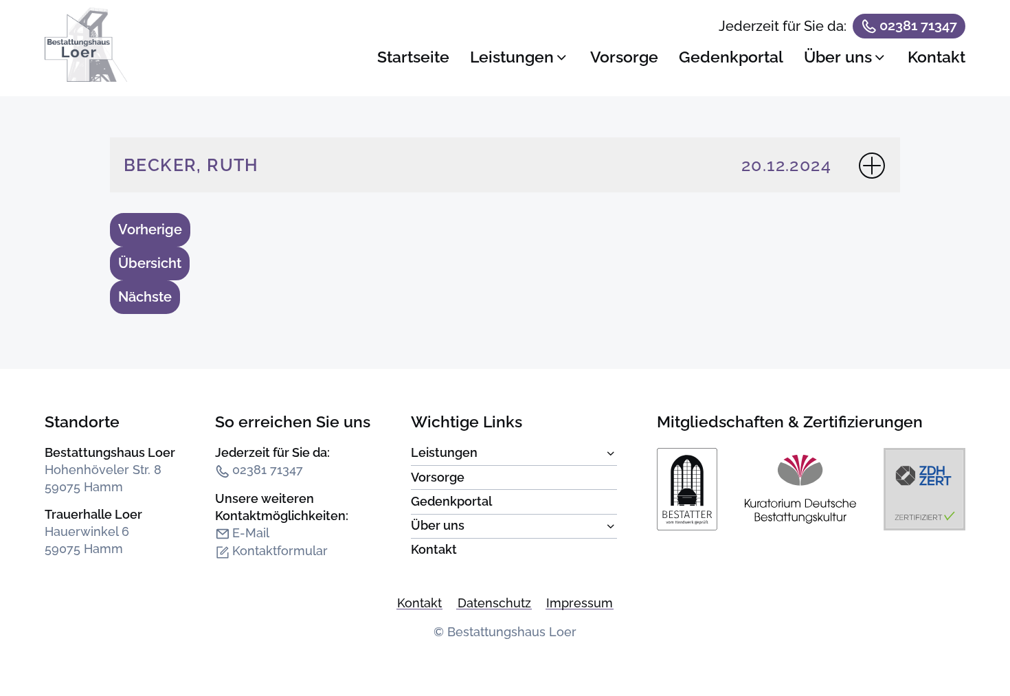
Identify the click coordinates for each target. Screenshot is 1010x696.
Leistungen (514, 454)
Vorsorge (437, 477)
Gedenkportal (451, 501)
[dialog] (671, 48)
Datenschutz (494, 603)
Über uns (514, 527)
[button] (520, 57)
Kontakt (434, 550)
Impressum (579, 603)
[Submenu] (508, 455)
